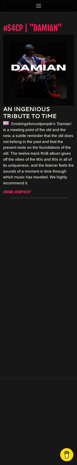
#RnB (8, 192)
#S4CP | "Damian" (32, 28)
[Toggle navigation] (38, 6)
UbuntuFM (49, 450)
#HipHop (22, 192)
